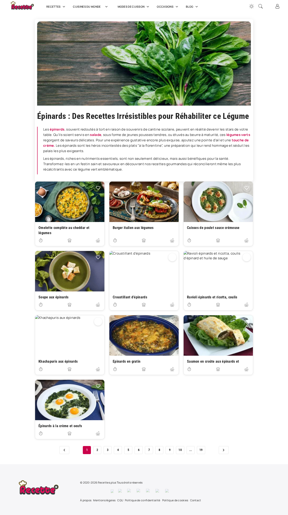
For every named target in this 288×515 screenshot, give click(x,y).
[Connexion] (277, 6)
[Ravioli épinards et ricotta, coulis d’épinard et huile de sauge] (218, 271)
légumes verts (238, 134)
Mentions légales (104, 500)
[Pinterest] (139, 491)
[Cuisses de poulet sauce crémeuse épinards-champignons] (218, 202)
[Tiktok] (167, 491)
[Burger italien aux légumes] (144, 202)
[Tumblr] (148, 491)
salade (95, 134)
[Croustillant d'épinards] (144, 271)
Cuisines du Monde (87, 7)
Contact (195, 500)
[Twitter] (120, 491)
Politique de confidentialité (142, 500)
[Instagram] (129, 491)
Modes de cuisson (131, 7)
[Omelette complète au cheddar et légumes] (69, 202)
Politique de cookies (175, 500)
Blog (189, 7)
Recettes (53, 7)
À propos (85, 500)
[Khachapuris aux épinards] (69, 335)
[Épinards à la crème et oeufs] (69, 400)
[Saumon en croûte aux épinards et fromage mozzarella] (218, 335)
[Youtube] (158, 491)
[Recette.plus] (25, 7)
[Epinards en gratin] (144, 335)
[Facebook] (112, 491)
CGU (120, 500)
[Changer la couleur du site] (251, 6)
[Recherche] (260, 6)
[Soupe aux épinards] (69, 271)
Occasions (165, 7)
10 (180, 450)
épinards (57, 129)
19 (201, 450)
